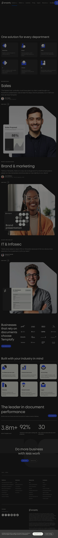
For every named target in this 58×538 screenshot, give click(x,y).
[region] (29, 534)
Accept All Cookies (38, 534)
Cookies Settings (48, 534)
